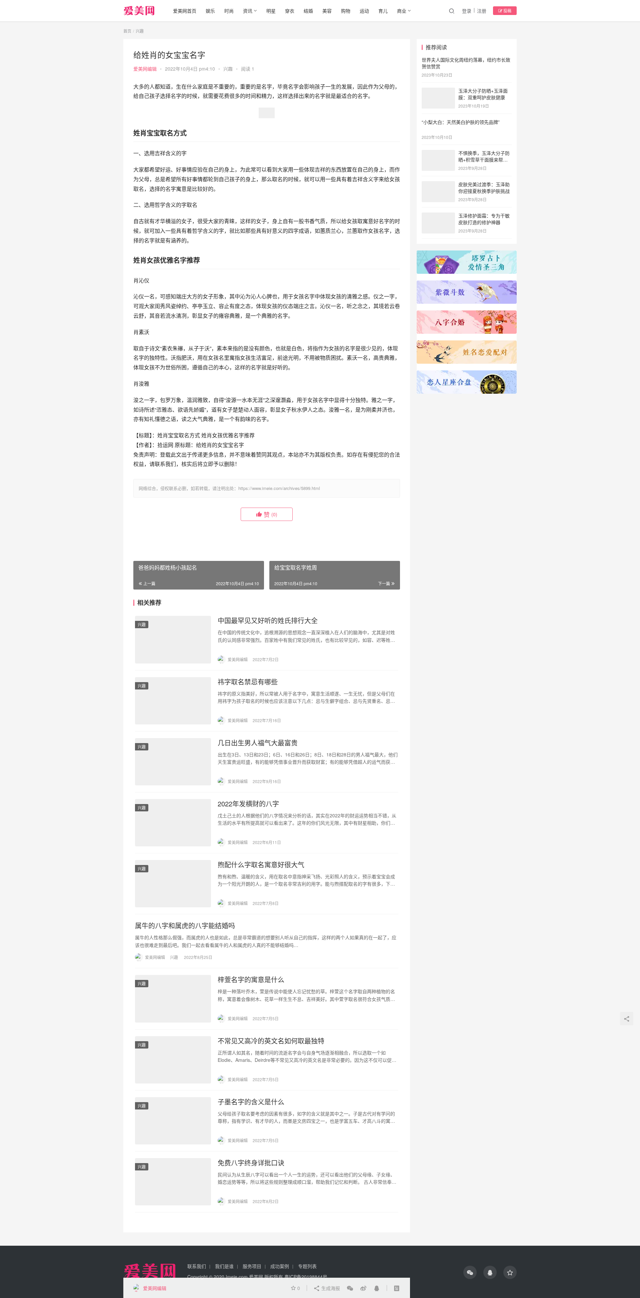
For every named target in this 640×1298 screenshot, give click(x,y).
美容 (327, 10)
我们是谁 (224, 1266)
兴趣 (228, 68)
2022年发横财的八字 (248, 803)
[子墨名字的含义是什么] (173, 1120)
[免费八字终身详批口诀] (173, 1181)
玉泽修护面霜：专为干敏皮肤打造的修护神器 (484, 218)
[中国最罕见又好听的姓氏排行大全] (173, 639)
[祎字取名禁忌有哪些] (173, 700)
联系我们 (196, 1266)
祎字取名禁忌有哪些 (248, 681)
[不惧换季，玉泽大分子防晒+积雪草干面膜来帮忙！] (438, 153)
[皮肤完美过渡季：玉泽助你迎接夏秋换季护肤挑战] (438, 185)
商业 (401, 10)
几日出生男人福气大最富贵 (258, 742)
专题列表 (307, 1266)
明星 (271, 10)
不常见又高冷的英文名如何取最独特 (271, 1041)
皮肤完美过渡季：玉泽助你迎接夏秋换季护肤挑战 (484, 187)
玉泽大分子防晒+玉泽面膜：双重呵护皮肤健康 (483, 94)
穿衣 (289, 10)
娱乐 (210, 10)
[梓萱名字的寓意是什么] (173, 998)
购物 (345, 10)
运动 (364, 10)
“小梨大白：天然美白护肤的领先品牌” (461, 122)
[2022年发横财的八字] (173, 822)
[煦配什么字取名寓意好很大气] (173, 883)
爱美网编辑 (145, 68)
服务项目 (252, 1266)
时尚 (229, 10)
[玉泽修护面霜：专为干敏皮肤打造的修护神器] (438, 216)
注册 (481, 10)
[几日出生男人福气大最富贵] (173, 761)
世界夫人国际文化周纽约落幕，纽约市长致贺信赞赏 (466, 63)
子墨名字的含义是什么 (251, 1101)
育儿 (383, 10)
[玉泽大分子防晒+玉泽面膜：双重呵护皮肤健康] (438, 91)
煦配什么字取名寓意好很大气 (261, 864)
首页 (127, 31)
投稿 (506, 10)
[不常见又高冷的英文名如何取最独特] (173, 1059)
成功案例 (279, 1266)
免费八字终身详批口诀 (251, 1162)
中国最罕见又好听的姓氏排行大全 (268, 620)
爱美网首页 (184, 10)
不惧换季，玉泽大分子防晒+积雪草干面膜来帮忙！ (484, 159)
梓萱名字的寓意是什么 (251, 979)
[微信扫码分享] (350, 1288)
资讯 (247, 10)
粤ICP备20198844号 (305, 1276)
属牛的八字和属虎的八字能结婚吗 (185, 925)
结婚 (308, 10)
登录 (466, 10)
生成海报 (330, 1288)
